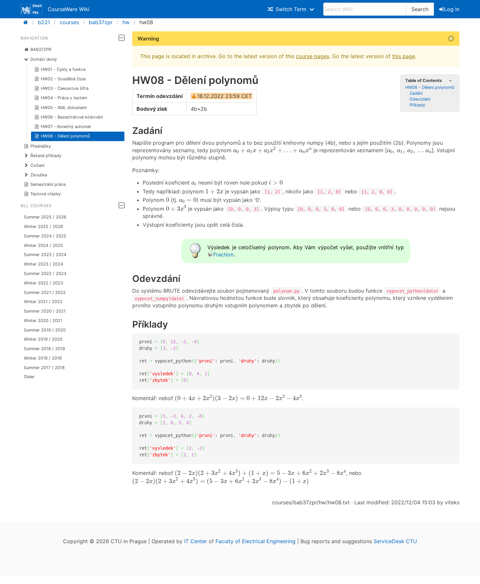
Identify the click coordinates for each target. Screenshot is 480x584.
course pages (312, 56)
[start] (27, 22)
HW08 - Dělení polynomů (65, 136)
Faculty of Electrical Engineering (256, 541)
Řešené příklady (45, 155)
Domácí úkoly (43, 59)
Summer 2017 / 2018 (44, 367)
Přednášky (40, 146)
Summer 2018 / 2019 (44, 348)
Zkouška (38, 174)
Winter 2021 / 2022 (43, 301)
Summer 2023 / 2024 (45, 254)
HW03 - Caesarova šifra (64, 88)
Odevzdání (419, 99)
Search (419, 9)
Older (29, 376)
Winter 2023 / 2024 (43, 264)
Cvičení (37, 165)
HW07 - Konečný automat (66, 126)
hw (126, 22)
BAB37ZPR (40, 49)
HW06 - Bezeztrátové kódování (72, 117)
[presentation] (272, 150)
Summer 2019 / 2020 (45, 330)
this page (403, 56)
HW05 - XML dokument (64, 107)
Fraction (223, 254)
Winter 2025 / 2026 (43, 226)
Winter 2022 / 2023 (43, 283)
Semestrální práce (48, 184)
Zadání (416, 93)
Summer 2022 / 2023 (45, 273)
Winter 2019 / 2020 (43, 339)
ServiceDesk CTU (395, 541)
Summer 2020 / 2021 (45, 311)
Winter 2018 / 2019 (43, 358)
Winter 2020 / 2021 (43, 320)
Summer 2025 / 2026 (45, 217)
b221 (44, 22)
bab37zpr (101, 22)
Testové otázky (45, 193)
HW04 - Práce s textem (64, 97)
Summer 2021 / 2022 (45, 292)
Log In (451, 9)
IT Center (195, 541)
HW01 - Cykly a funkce (63, 69)
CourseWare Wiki (68, 9)
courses (69, 22)
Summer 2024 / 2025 (45, 236)
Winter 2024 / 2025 (43, 245)
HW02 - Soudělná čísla (63, 78)
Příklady (417, 105)
